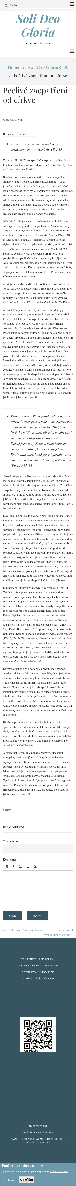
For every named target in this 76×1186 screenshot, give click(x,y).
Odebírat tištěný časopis (38, 978)
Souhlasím (10, 1180)
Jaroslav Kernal (13, 119)
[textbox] (38, 886)
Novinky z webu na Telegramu (38, 965)
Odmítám (26, 1179)
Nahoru (39, 930)
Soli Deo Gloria (38, 25)
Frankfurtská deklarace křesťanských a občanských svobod (38, 1140)
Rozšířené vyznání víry (38, 1132)
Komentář (9, 859)
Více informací (59, 1171)
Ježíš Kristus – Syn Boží (18, 930)
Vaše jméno (10, 841)
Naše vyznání (38, 1125)
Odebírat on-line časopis (38, 971)
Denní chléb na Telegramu (38, 959)
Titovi (7, 809)
